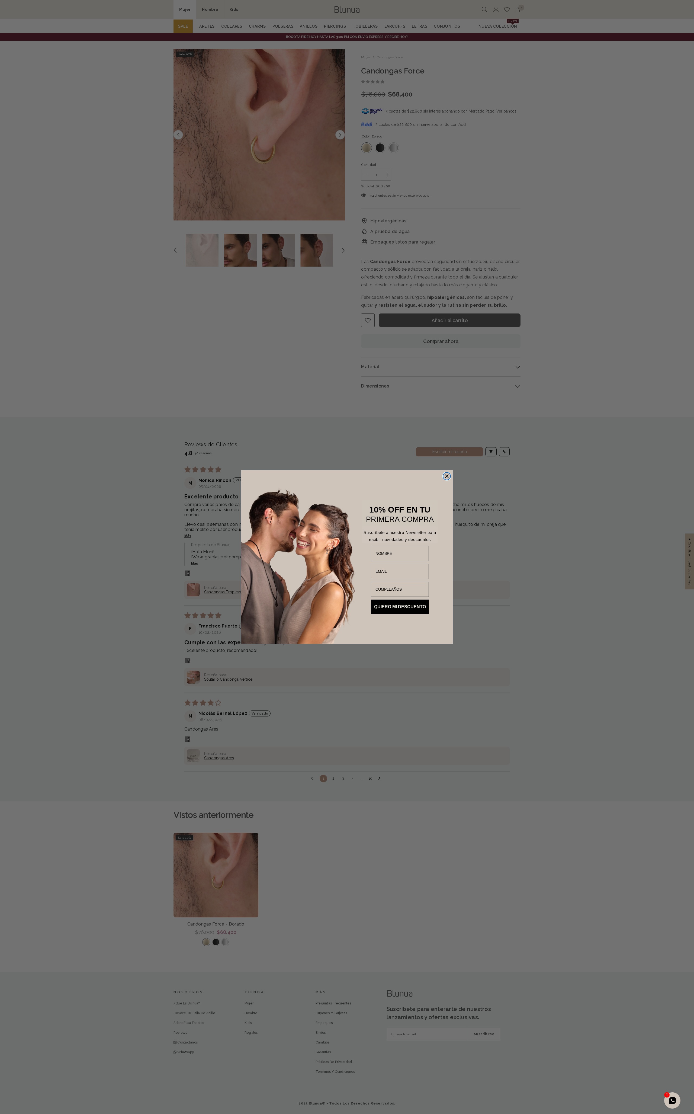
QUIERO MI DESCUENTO (400, 606)
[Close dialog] (447, 476)
